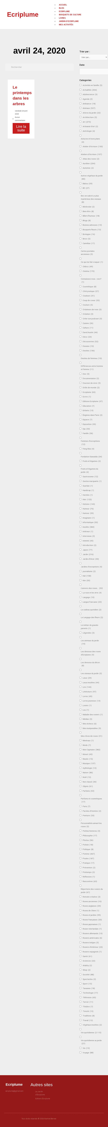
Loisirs (87, 705)
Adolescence (90, 94)
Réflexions (89, 877)
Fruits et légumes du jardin (89, 470)
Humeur (88, 509)
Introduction (89, 545)
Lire (87, 687)
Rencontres (90, 881)
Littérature (89, 691)
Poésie (88, 845)
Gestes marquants (92, 481)
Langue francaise (92, 602)
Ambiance (89, 103)
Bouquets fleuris (92, 229)
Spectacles (89, 979)
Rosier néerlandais (92, 929)
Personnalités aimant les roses (91, 825)
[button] (77, 1)
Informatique (90, 522)
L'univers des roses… (92, 588)
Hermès (88, 495)
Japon (87, 550)
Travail (88, 1020)
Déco (87, 337)
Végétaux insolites (92, 1025)
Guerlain (88, 486)
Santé (87, 956)
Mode (87, 745)
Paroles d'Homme (92, 811)
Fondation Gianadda (91, 456)
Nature (88, 772)
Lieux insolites (91, 682)
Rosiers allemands (93, 933)
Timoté (88, 1011)
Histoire (89, 504)
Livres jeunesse (91, 701)
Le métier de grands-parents (90, 626)
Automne (88, 168)
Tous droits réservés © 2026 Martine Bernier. (39, 1119)
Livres (62, 18)
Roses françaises (92, 920)
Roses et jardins (92, 915)
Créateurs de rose (92, 309)
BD (86, 188)
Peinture (88, 815)
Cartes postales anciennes (87, 252)
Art (87, 122)
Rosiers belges (91, 942)
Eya (86, 429)
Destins (89, 350)
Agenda (88, 99)
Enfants (88, 410)
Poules (88, 858)
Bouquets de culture (70, 15)
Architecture (90, 117)
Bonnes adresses (92, 225)
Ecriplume (23, 14)
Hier (87, 499)
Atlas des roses (91, 159)
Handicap (88, 490)
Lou (86, 710)
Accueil (63, 5)
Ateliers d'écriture (91, 154)
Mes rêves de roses (91, 736)
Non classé (89, 782)
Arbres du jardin (92, 113)
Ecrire (87, 397)
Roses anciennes (92, 901)
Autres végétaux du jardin (92, 177)
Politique (88, 849)
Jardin (88, 554)
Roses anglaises (92, 906)
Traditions (89, 1016)
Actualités (90, 90)
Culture (88, 328)
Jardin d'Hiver (91, 559)
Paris (86, 806)
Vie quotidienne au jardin (91, 1042)
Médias (87, 719)
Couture (88, 305)
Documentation (91, 378)
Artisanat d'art (90, 126)
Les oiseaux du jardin (91, 673)
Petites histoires (91, 831)
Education (88, 406)
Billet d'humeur (91, 216)
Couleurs (89, 296)
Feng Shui (88, 449)
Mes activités (66, 25)
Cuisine (88, 323)
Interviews (89, 536)
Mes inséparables (92, 728)
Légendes (88, 633)
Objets (88, 786)
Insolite (88, 527)
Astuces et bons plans (90, 140)
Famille (88, 433)
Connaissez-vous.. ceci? (91, 280)
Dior (86, 374)
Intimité (88, 541)
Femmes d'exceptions (90, 442)
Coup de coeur (91, 300)
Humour (88, 513)
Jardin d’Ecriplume (69, 21)
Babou (87, 183)
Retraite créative (91, 897)
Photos (88, 840)
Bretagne (89, 234)
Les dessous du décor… (91, 664)
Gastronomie (90, 476)
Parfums (88, 791)
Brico (86, 239)
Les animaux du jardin (90, 642)
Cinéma (88, 271)
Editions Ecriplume (93, 401)
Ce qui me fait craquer (92, 262)
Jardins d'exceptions (91, 567)
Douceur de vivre (92, 383)
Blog (61, 8)
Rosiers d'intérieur (93, 947)
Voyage (88, 1052)
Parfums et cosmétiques (91, 800)
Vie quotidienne (91, 1032)
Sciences (89, 961)
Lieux (87, 678)
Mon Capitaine (91, 749)
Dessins (88, 346)
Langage (88, 597)
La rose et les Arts (92, 593)
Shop (86, 970)
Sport (87, 984)
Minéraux (88, 740)
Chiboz (88, 266)
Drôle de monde (91, 387)
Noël (87, 777)
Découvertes (90, 341)
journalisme (89, 571)
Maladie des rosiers (93, 714)
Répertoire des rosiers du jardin (92, 890)
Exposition (89, 424)
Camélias (89, 243)
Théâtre (88, 1006)
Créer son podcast (92, 318)
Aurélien (89, 163)
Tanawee (89, 988)
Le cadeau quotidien (91, 609)
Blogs (87, 220)
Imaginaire (89, 518)
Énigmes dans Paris (92, 415)
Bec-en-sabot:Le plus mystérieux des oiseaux (91, 199)
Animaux (89, 108)
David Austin (90, 332)
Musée (88, 759)
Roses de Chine (91, 910)
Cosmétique (89, 286)
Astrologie (89, 131)
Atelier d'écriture (93, 146)
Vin (86, 1048)
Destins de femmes (91, 358)
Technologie (90, 993)
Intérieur (88, 531)
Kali (87, 576)
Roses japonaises (92, 924)
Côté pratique (91, 291)
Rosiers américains (92, 938)
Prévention (89, 867)
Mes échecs (89, 724)
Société (88, 974)
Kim (86, 580)
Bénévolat (88, 207)
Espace (87, 419)
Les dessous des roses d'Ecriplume (91, 653)
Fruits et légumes (92, 461)
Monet (88, 754)
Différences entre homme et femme (92, 367)
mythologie (89, 768)
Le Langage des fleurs (92, 617)
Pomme (89, 854)
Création (88, 314)
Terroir (88, 1002)
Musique (89, 763)
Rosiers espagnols (92, 952)
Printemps (89, 872)
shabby (87, 965)
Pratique (88, 863)
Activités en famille (92, 85)
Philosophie (90, 835)
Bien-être (88, 211)
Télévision (89, 997)
